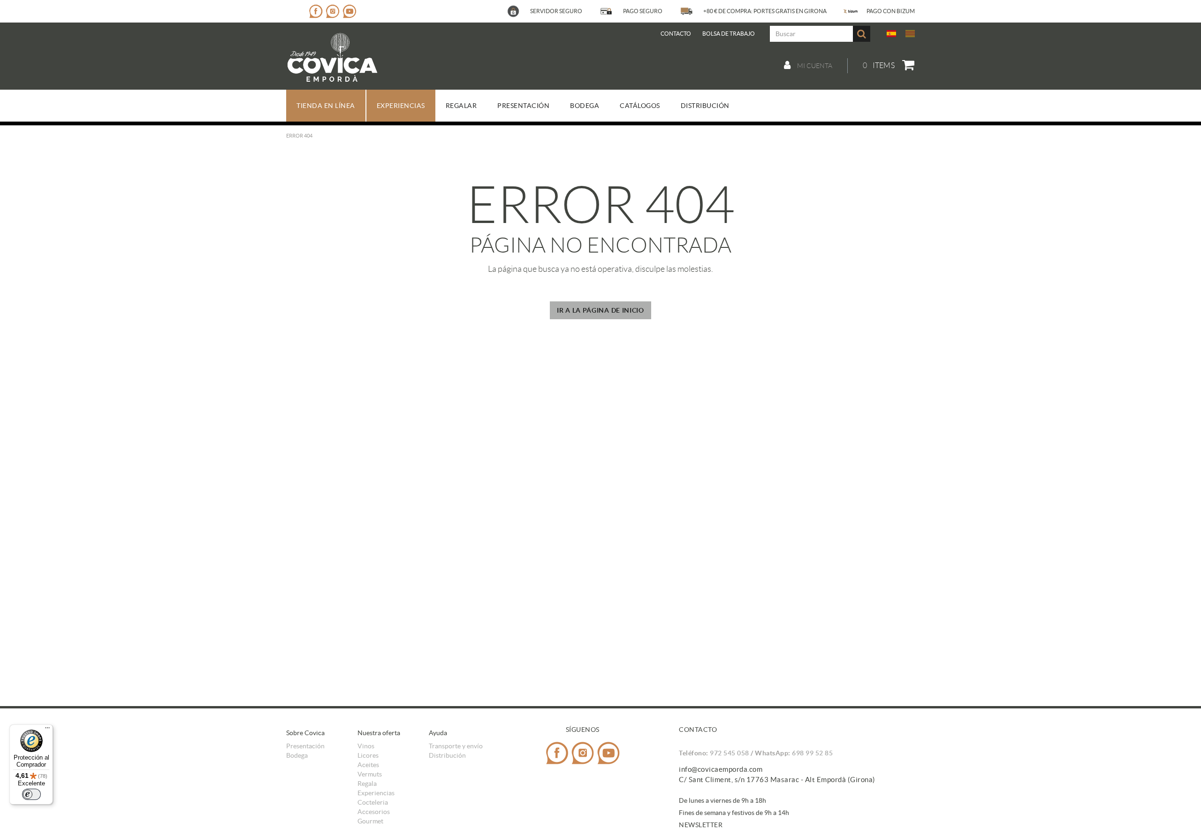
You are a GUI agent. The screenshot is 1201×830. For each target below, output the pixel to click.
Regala (367, 783)
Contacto (676, 34)
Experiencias (376, 793)
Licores (368, 755)
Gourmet (370, 821)
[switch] (31, 794)
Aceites (368, 765)
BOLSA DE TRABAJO (728, 34)
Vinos (365, 746)
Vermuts (369, 774)
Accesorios (373, 811)
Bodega (297, 755)
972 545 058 (729, 753)
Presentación (305, 746)
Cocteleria (372, 802)
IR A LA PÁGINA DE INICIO (600, 310)
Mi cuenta (814, 65)
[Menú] (47, 730)
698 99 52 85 (812, 753)
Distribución (447, 755)
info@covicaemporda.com (720, 769)
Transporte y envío (456, 746)
